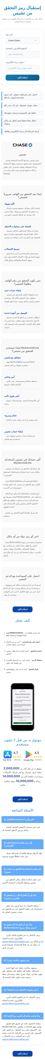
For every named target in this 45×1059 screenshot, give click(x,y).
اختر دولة (9, 35)
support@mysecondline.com (15, 941)
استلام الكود (23, 609)
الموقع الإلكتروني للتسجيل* (16, 48)
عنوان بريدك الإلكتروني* (15, 62)
